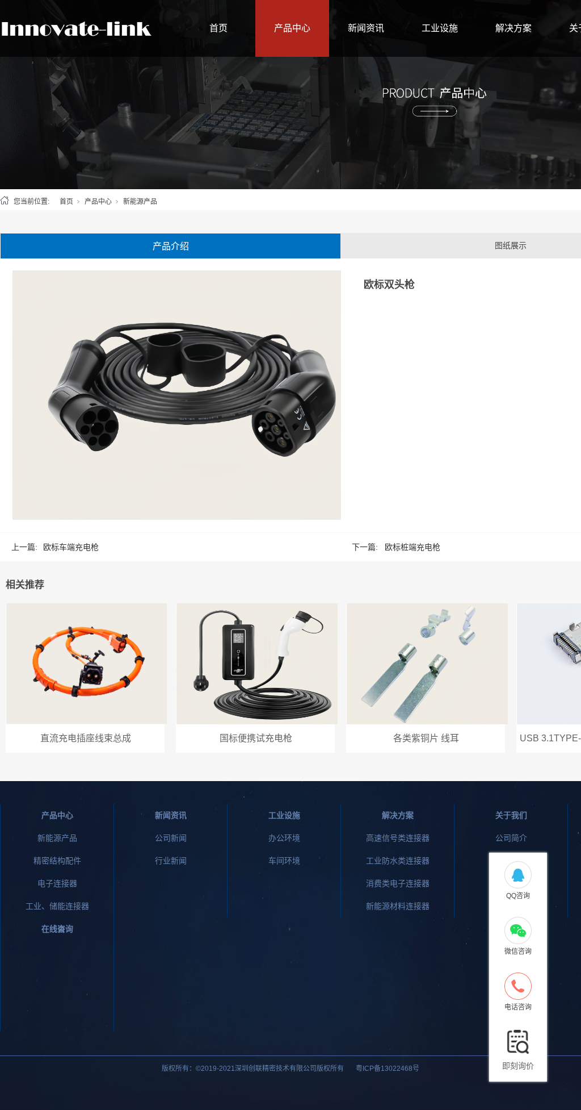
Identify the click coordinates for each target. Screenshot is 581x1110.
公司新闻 (171, 837)
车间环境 (284, 860)
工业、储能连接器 (57, 906)
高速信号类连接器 (398, 837)
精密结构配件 (57, 860)
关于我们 (511, 815)
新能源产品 (140, 202)
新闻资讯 (366, 28)
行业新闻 (171, 860)
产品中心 (292, 28)
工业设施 (440, 28)
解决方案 (513, 28)
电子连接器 (57, 883)
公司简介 (511, 837)
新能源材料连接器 (398, 906)
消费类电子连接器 (398, 883)
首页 (218, 28)
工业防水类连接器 (398, 860)
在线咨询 (57, 928)
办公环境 (284, 837)
